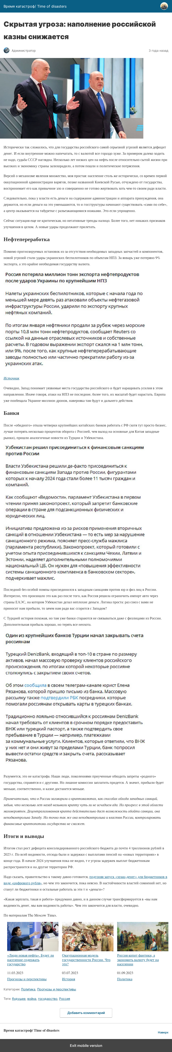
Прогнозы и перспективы (27, 979)
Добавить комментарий (86, 1013)
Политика (124, 979)
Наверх (163, 1032)
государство (47, 999)
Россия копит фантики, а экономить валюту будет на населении (138, 959)
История (68, 979)
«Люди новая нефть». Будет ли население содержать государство (30, 959)
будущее (19, 999)
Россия (64, 999)
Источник (11, 378)
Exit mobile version (86, 1045)
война (31, 999)
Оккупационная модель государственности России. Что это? (86, 959)
